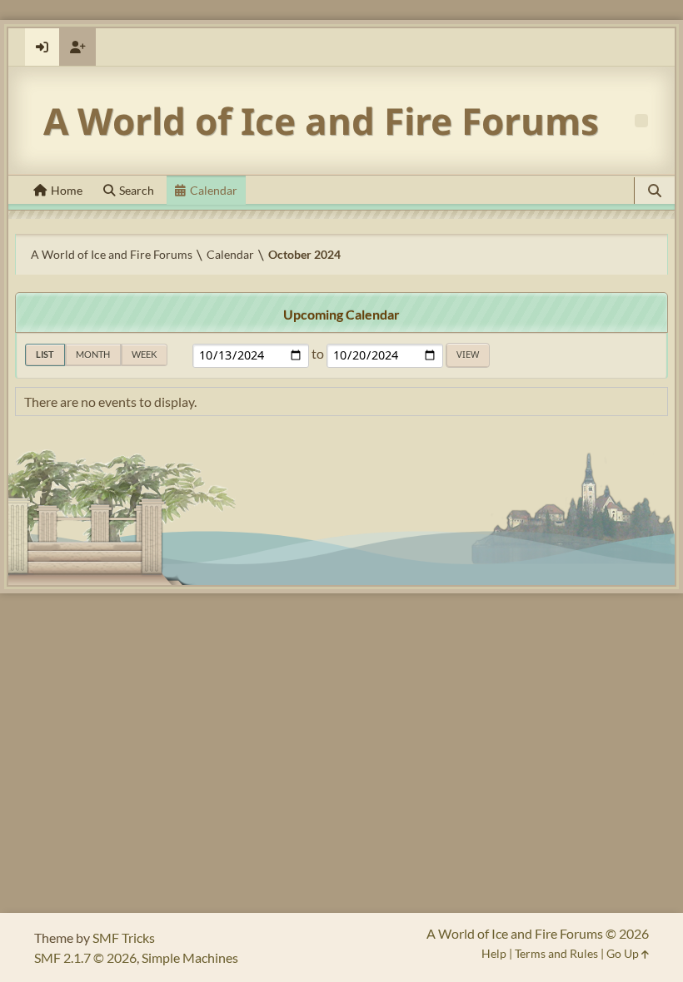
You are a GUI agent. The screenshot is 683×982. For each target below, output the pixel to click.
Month (93, 354)
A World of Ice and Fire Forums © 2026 (537, 933)
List (45, 354)
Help (493, 953)
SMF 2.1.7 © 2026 (85, 957)
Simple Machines (190, 957)
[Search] (655, 190)
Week (144, 354)
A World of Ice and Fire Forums (321, 120)
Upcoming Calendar (341, 314)
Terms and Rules (556, 953)
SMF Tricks (123, 937)
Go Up (623, 953)
